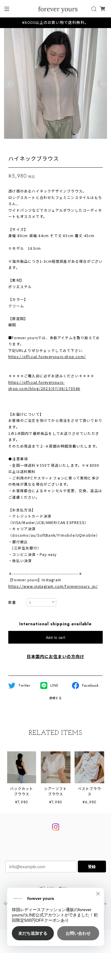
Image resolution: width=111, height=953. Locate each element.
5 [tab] (46, 144)
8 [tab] (64, 144)
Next (102, 83)
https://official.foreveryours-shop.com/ (47, 356)
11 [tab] (82, 144)
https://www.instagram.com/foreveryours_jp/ (53, 586)
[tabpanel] (55, 83)
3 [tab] (34, 144)
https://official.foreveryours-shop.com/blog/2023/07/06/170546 (44, 385)
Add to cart (55, 637)
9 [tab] (70, 144)
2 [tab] (29, 144)
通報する (55, 698)
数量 (12, 602)
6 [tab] (52, 144)
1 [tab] (23, 144)
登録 (92, 866)
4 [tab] (40, 144)
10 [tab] (76, 144)
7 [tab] (58, 144)
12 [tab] (88, 144)
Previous (9, 83)
